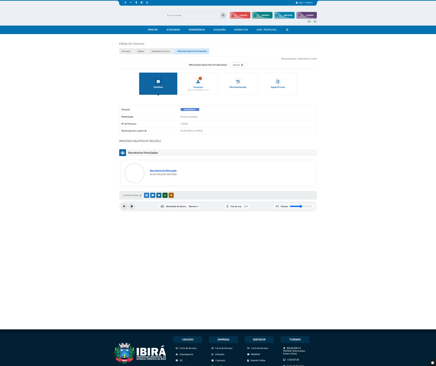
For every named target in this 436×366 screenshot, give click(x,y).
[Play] (124, 206)
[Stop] (131, 206)
